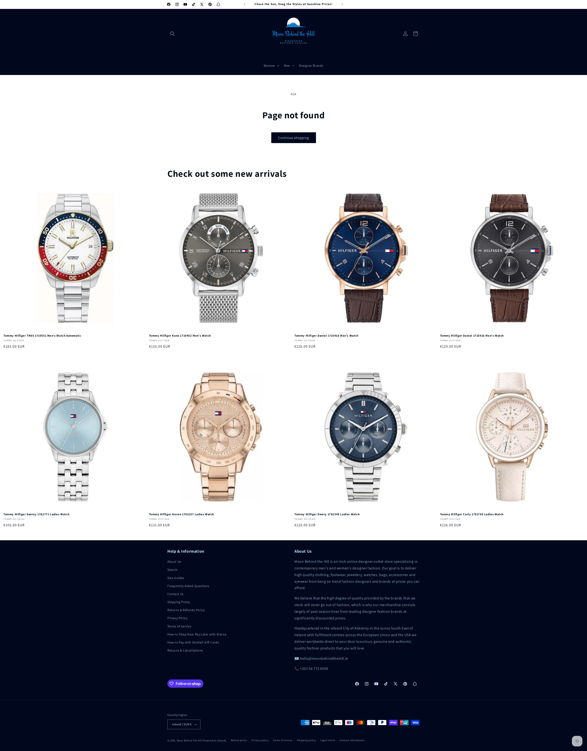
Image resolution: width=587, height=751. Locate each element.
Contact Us (175, 594)
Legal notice (327, 740)
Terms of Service (179, 626)
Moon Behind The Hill (189, 740)
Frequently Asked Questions (188, 586)
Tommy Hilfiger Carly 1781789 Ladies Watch (472, 514)
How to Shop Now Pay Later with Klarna (196, 634)
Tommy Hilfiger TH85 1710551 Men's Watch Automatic (42, 336)
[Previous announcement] (245, 4)
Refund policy (239, 740)
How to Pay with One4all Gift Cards (193, 642)
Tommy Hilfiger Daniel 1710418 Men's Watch (326, 336)
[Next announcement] (342, 4)
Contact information (352, 740)
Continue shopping (293, 138)
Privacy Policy (177, 618)
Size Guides (175, 578)
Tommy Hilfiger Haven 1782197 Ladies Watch (181, 514)
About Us (174, 562)
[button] (172, 34)
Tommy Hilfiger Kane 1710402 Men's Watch (180, 336)
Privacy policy (260, 740)
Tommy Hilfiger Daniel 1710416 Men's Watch (472, 336)
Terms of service (282, 740)
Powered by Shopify (214, 740)
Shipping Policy (178, 602)
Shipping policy (306, 740)
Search (172, 570)
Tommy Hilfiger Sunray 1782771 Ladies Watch (36, 514)
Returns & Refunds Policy (186, 610)
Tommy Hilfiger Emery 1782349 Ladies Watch (327, 514)
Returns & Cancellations (185, 650)
